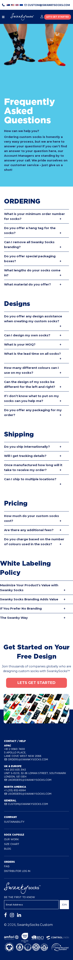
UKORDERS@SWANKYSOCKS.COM (29, 779)
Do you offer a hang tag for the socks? (30, 230)
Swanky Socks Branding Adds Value (29, 599)
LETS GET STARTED (57, 17)
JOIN (64, 904)
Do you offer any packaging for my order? (33, 412)
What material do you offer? (27, 284)
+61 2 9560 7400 (14, 749)
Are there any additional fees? (29, 530)
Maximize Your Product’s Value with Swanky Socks (29, 587)
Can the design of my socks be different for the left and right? (29, 384)
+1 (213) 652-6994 (15, 790)
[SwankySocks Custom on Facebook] (5, 915)
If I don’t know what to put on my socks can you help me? (31, 398)
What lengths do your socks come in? (32, 272)
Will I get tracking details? (25, 456)
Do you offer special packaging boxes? (30, 258)
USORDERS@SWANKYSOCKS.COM (29, 793)
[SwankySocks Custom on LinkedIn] (19, 915)
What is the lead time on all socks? (32, 354)
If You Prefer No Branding (21, 608)
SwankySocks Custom (35, 925)
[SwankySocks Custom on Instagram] (12, 915)
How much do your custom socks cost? (31, 518)
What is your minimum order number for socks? (34, 216)
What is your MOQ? (19, 344)
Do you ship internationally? (27, 447)
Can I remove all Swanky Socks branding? (29, 244)
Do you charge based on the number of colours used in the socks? (34, 541)
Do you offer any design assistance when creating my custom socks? (33, 318)
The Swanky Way (14, 618)
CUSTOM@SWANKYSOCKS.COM (48, 5)
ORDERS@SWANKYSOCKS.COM (27, 759)
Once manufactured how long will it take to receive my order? (33, 467)
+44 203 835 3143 (15, 769)
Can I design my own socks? (27, 335)
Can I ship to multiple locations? (30, 479)
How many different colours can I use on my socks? (31, 370)
